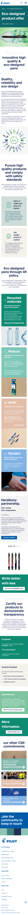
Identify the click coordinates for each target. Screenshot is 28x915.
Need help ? (5, 886)
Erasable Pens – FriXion (7, 851)
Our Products (5, 847)
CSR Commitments (6, 878)
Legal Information (5, 905)
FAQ (2, 890)
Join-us (3, 882)
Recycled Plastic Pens (7, 857)
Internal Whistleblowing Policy (8, 910)
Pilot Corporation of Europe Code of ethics (10, 912)
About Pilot (5, 871)
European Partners (6, 896)
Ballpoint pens (5, 854)
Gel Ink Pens (4, 864)
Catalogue (4, 899)
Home (3, 8)
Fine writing (4, 867)
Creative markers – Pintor (8, 861)
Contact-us (4, 893)
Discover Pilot (5, 875)
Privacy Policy (4, 907)
